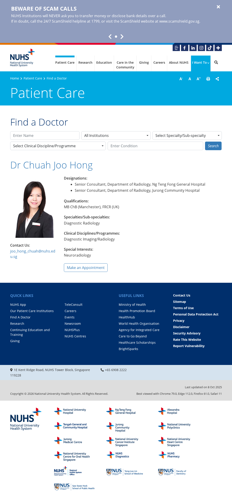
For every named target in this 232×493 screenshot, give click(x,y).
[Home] (26, 419)
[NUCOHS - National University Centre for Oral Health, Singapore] (74, 456)
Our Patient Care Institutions (32, 311)
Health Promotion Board (137, 311)
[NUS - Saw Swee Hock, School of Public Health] (74, 486)
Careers (159, 62)
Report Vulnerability (189, 346)
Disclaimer (181, 327)
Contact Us (181, 295)
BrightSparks (128, 349)
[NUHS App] (176, 48)
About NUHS (178, 62)
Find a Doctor (57, 78)
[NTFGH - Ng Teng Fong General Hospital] (126, 412)
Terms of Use (183, 308)
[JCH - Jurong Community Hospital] (126, 427)
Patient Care (65, 62)
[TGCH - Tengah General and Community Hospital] (74, 427)
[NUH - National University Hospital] (74, 412)
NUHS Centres (75, 336)
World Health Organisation (139, 323)
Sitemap (179, 301)
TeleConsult (73, 304)
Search (213, 145)
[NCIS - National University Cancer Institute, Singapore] (126, 442)
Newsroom (73, 323)
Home (14, 78)
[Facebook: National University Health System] (184, 48)
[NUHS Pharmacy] (178, 456)
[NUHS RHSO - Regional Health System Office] (74, 471)
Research (85, 62)
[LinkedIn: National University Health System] (193, 48)
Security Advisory (187, 333)
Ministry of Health (132, 304)
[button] (208, 79)
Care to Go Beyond (133, 336)
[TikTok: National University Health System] (209, 48)
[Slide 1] (116, 36)
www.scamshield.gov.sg (179, 21)
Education (104, 62)
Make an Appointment (86, 267)
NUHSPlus (72, 330)
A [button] (181, 78)
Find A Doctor (20, 317)
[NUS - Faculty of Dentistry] (178, 471)
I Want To (199, 62)
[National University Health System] (22, 58)
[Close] (218, 7)
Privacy (178, 320)
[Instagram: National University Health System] (201, 48)
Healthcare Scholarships (137, 342)
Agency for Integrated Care (139, 330)
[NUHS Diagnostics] (126, 456)
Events (70, 317)
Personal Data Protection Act (195, 314)
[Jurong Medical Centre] (74, 442)
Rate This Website (187, 339)
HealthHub (127, 317)
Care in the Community (125, 64)
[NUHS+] (218, 48)
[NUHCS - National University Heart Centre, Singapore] (178, 442)
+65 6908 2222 (116, 370)
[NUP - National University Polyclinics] (178, 427)
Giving (144, 62)
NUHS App (18, 304)
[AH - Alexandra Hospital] (178, 412)
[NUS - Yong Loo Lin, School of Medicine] (126, 471)
